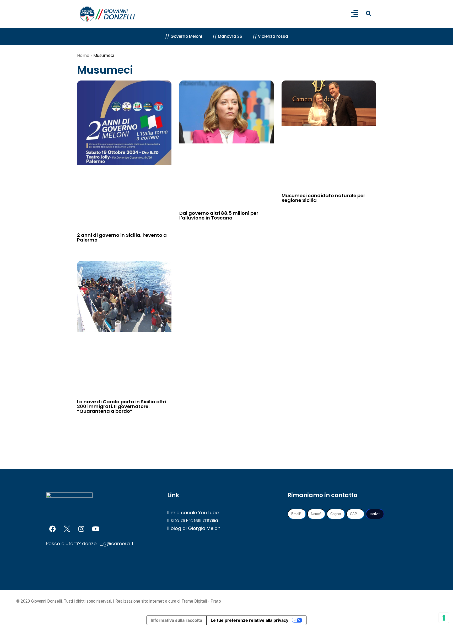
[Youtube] (95, 528)
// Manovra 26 (227, 36)
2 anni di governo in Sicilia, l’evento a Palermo (122, 237)
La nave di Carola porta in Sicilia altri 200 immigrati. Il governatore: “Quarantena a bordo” (121, 406)
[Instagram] (81, 528)
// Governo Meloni (183, 36)
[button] (368, 13)
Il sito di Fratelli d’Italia (192, 520)
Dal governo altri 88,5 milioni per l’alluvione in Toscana (218, 215)
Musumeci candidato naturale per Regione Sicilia (323, 197)
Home (83, 55)
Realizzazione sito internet (140, 601)
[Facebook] (52, 528)
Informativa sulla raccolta (176, 620)
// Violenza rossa (270, 36)
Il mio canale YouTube (193, 512)
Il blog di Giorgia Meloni (194, 528)
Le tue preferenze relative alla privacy (249, 620)
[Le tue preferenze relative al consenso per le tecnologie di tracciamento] (444, 618)
